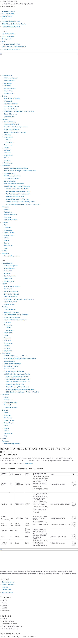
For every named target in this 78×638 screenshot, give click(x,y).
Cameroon (7, 227)
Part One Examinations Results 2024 (18, 191)
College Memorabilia (10, 220)
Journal (4, 251)
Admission (5, 253)
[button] (39, 31)
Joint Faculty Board (10, 109)
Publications (8, 212)
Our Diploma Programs (11, 178)
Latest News (8, 91)
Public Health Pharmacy (12, 129)
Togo (5, 248)
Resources (5, 207)
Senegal (7, 243)
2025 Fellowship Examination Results (14, 24)
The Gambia (8, 230)
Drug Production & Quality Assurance (16, 127)
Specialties (7, 134)
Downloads (7, 217)
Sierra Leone (8, 245)
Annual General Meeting (12, 98)
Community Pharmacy (11, 124)
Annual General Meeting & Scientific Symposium (20, 171)
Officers (8, 140)
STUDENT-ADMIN (8, 13)
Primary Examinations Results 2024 (17, 189)
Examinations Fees (10, 181)
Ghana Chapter (9, 232)
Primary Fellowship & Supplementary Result (20, 201)
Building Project (7, 16)
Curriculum (9, 142)
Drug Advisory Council (11, 106)
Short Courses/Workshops (12, 176)
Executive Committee (11, 104)
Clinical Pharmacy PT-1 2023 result (17, 199)
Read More (29, 463)
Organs (4, 96)
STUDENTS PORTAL (8, 11)
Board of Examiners (10, 114)
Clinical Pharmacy (10, 122)
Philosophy (7, 85)
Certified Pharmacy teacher (11, 26)
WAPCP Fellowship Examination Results (17, 186)
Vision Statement (9, 80)
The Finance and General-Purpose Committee (19, 111)
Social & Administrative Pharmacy (15, 132)
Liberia (6, 238)
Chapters (5, 222)
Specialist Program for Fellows (14, 183)
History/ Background (10, 78)
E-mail (4, 19)
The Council (8, 101)
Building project (9, 93)
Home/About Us (7, 75)
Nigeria (6, 240)
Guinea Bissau (8, 235)
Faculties (5, 119)
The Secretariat (9, 116)
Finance (6, 209)
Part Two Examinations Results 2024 (18, 194)
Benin (6, 225)
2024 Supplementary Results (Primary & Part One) (22, 204)
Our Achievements (10, 88)
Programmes (8, 137)
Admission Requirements (12, 256)
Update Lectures (9, 173)
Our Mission (8, 83)
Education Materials (10, 214)
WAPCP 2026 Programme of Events (16, 168)
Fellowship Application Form (11, 21)
